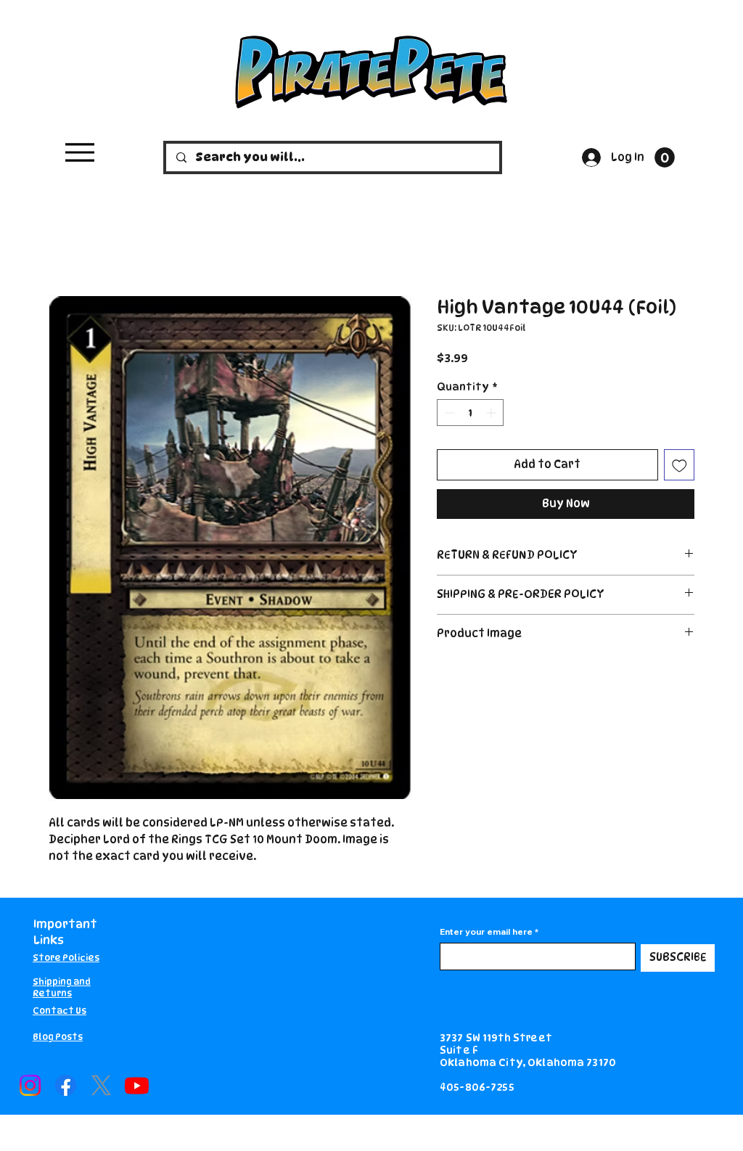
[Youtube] (137, 1085)
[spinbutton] (470, 412)
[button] (664, 157)
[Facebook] (66, 1085)
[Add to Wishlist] (679, 464)
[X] (101, 1085)
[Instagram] (30, 1085)
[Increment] (492, 412)
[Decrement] (448, 412)
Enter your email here (486, 931)
